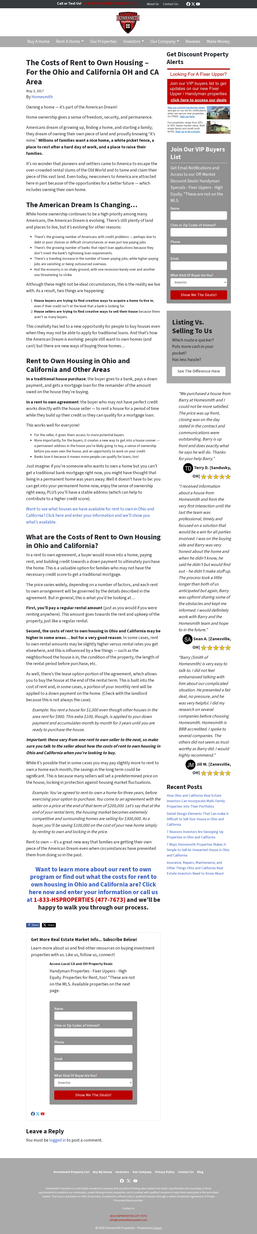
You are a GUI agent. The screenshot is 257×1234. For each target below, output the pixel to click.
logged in (57, 1140)
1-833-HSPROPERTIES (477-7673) (79, 899)
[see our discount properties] (199, 100)
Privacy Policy (164, 1172)
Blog (200, 1172)
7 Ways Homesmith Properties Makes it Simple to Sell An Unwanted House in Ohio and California (198, 850)
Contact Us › (171, 4)
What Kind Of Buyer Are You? (76, 1075)
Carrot (157, 1228)
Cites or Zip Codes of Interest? (78, 1025)
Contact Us (186, 1172)
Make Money (218, 41)
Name (58, 1008)
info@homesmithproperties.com (128, 1220)
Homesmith (42, 97)
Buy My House (102, 1172)
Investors (131, 41)
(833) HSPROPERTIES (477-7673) (128, 1216)
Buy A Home (38, 41)
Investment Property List (71, 1172)
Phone (59, 1042)
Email (59, 1058)
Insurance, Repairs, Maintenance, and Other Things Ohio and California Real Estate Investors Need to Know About (195, 868)
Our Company (162, 41)
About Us (153, 4)
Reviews (193, 41)
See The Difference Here (198, 371)
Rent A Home (68, 41)
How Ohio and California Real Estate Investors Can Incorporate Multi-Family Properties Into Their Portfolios (196, 801)
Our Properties (103, 41)
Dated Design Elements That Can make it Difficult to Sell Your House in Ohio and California (197, 819)
